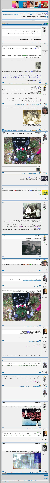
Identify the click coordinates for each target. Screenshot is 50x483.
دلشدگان (23, 104)
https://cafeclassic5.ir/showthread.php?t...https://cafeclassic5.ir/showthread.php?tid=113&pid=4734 (32, 12)
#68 (2, 202)
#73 (2, 327)
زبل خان (21, 104)
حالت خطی (3, 24)
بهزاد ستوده (30, 173)
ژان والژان (29, 104)
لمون (19, 104)
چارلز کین (32, 472)
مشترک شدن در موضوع (46, 478)
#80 (2, 443)
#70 (2, 259)
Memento (36, 286)
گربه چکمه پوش (46, 12)
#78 (2, 402)
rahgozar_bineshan (19, 130)
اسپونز (13, 472)
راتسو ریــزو (40, 472)
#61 (2, 26)
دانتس (40, 130)
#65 (2, 132)
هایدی (18, 104)
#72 (2, 287)
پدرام (38, 104)
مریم (13, 130)
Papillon (11, 130)
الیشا (40, 104)
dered (38, 286)
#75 (2, 360)
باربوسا (15, 104)
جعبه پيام (47, 11)
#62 (2, 43)
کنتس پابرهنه (46, 16)
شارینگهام (3, 130)
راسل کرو (36, 386)
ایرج (25, 130)
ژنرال (17, 104)
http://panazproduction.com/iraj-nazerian (37, 127)
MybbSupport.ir (8, 481)
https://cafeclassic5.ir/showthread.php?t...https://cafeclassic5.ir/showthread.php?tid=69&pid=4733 (28, 13)
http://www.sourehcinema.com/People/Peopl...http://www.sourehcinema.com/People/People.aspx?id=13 (32, 280)
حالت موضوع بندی (5, 24)
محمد (35, 104)
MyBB (4, 481)
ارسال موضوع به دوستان (46, 477)
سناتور (22, 130)
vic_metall (24, 130)
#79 (2, 429)
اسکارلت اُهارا (30, 472)
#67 (2, 188)
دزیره (26, 130)
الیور (45, 43)
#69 (2, 235)
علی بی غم (26, 104)
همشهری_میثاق (29, 130)
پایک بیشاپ (33, 104)
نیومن (39, 104)
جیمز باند (21, 173)
